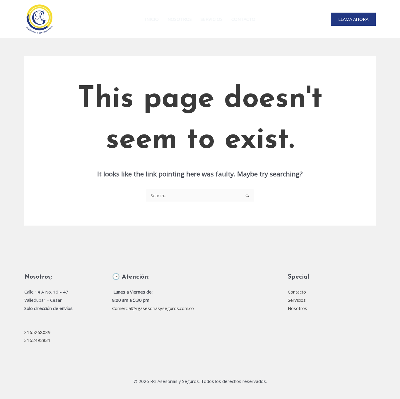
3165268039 (37, 332)
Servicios (212, 19)
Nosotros (179, 19)
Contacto (243, 19)
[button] (353, 19)
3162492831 (37, 340)
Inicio (152, 19)
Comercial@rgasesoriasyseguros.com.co (153, 308)
